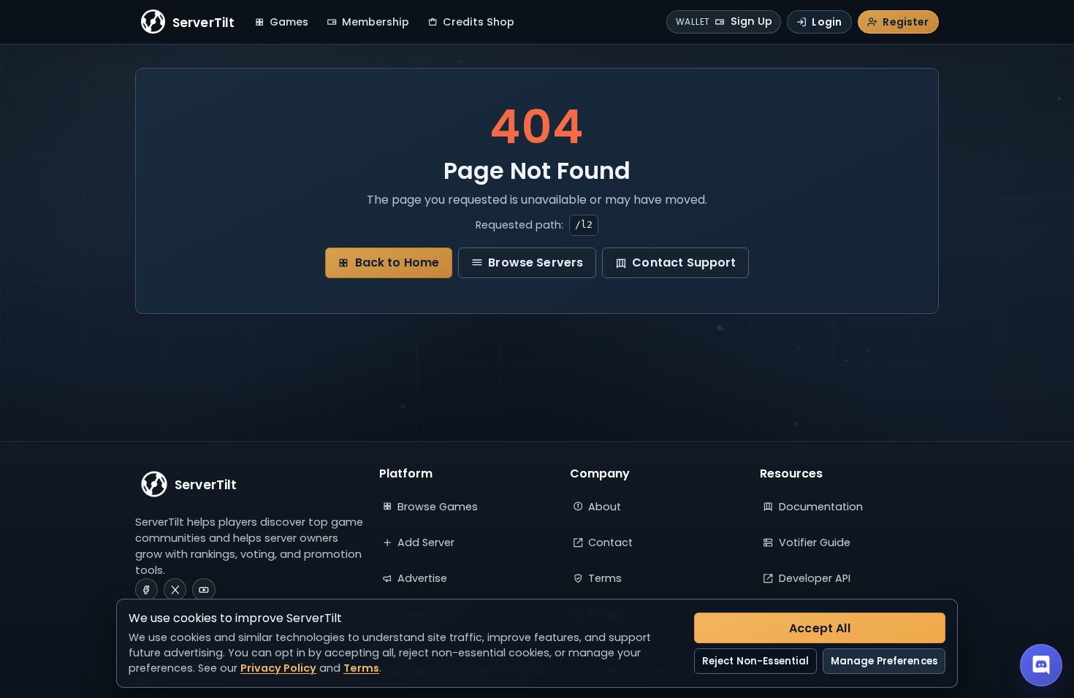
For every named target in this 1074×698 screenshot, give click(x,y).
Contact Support (684, 262)
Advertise (422, 578)
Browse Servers (535, 262)
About (604, 506)
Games (289, 22)
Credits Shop (478, 22)
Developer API (814, 578)
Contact (610, 542)
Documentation (821, 506)
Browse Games (437, 506)
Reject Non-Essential (756, 661)
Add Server (425, 542)
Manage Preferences (884, 661)
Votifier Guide (814, 542)
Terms (605, 578)
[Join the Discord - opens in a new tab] (1041, 665)
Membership (375, 22)
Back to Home (397, 262)
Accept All (819, 628)
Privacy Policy (278, 668)
